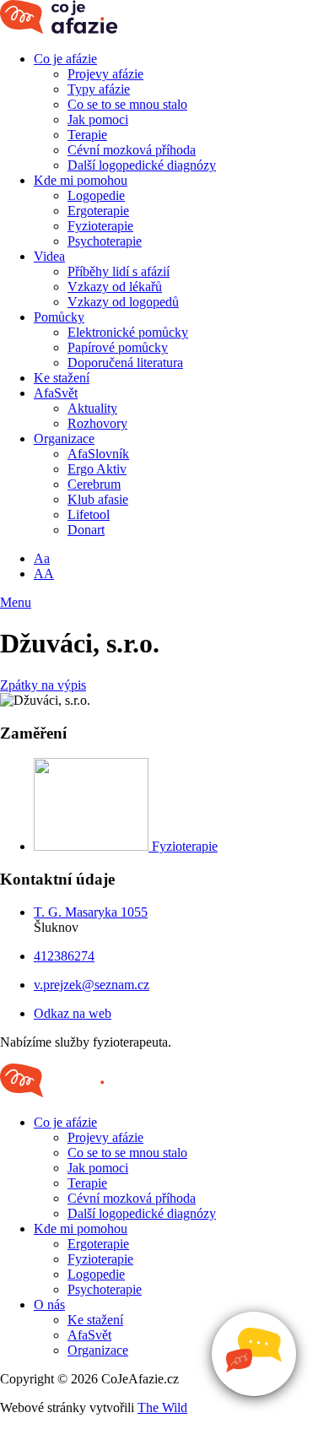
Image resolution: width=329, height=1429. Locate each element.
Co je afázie (65, 58)
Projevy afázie (105, 74)
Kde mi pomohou (80, 180)
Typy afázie (98, 89)
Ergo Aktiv (97, 469)
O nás (49, 1304)
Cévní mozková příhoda (131, 150)
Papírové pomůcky (117, 347)
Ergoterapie (98, 210)
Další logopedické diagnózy (141, 165)
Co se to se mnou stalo (127, 104)
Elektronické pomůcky (127, 332)
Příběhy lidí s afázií (118, 271)
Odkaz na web (72, 1013)
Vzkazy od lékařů (114, 286)
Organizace (64, 438)
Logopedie (96, 195)
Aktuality (92, 408)
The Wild (162, 1407)
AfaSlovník (98, 454)
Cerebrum (94, 484)
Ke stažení (61, 378)
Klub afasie (97, 499)
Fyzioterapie (100, 226)
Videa (49, 256)
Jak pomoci (97, 119)
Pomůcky (59, 317)
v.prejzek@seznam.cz (91, 984)
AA (44, 573)
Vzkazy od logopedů (123, 302)
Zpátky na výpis (43, 685)
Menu (15, 602)
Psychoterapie (104, 241)
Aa (42, 558)
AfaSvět (56, 393)
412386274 (64, 956)
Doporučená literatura (125, 362)
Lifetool (88, 514)
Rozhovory (97, 423)
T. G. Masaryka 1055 (91, 912)
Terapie (87, 134)
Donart (86, 529)
